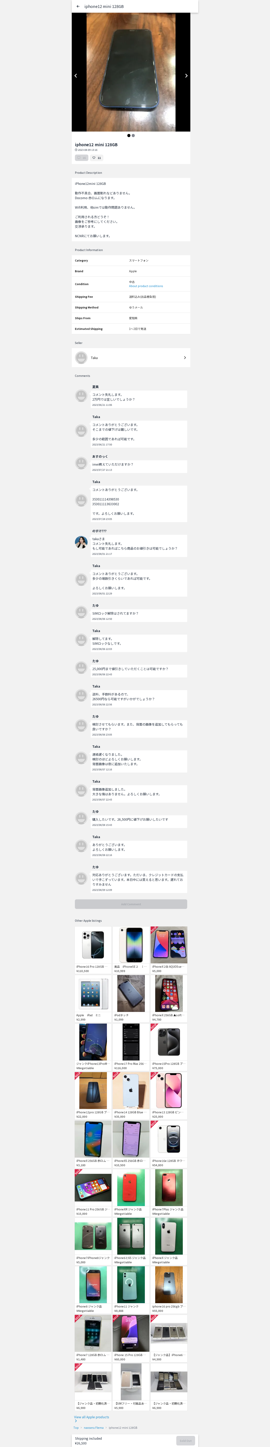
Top (76, 1428)
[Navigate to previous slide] (76, 76)
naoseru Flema (94, 1428)
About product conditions (146, 286)
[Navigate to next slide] (186, 76)
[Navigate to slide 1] (128, 135)
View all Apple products (91, 1417)
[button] (78, 6)
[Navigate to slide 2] (133, 135)
